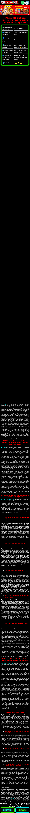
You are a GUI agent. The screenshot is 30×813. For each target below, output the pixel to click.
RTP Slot (3, 447)
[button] (27, 3)
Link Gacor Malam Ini (7, 663)
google (12, 798)
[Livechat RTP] (27, 4)
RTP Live (3, 404)
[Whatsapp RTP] (22, 4)
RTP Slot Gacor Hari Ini (7, 499)
